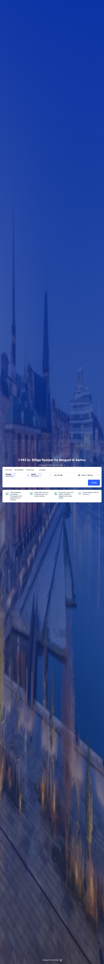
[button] (86, 3)
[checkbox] (42, 470)
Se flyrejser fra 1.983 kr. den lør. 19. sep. (51, 465)
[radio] (8, 470)
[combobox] (17, 475)
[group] (16, 475)
